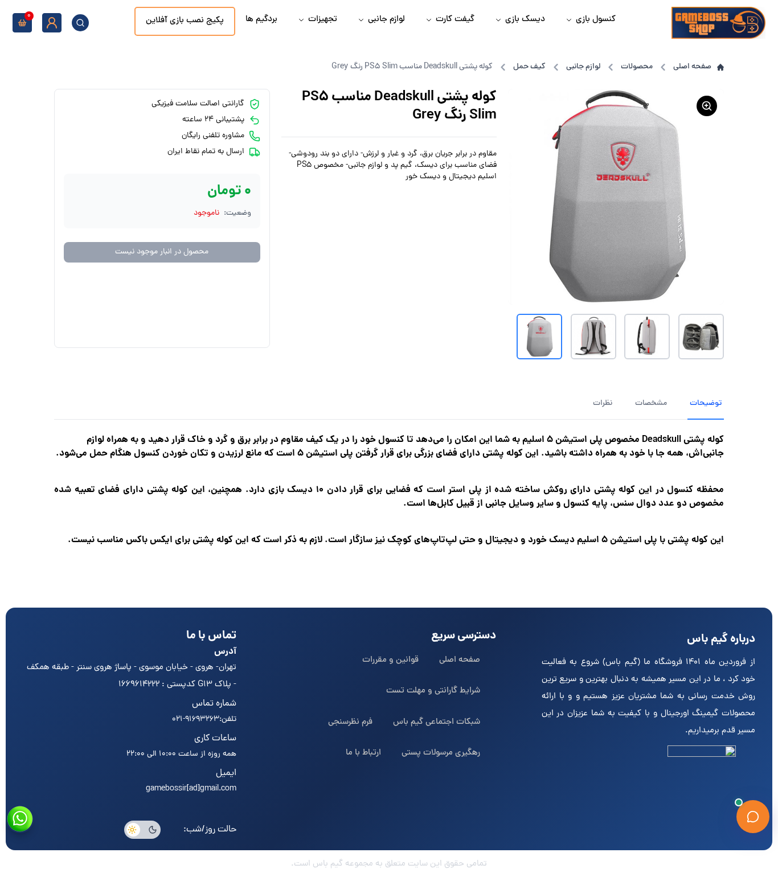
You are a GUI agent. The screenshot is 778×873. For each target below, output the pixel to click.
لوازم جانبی (583, 67)
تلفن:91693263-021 (204, 720)
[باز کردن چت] (752, 816)
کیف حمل (529, 67)
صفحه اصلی (692, 67)
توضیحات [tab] (706, 403)
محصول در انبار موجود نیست (161, 252)
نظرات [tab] (602, 403)
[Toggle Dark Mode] (142, 830)
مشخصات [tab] (651, 403)
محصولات (637, 67)
